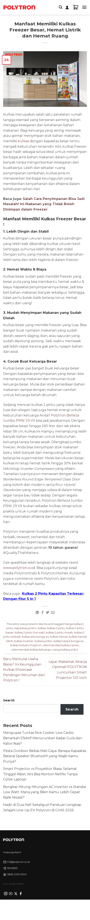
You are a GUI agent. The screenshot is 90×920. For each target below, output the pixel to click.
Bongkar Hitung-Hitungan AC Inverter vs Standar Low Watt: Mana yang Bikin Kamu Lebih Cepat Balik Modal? (44, 792)
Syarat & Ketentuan (43, 907)
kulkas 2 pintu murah (59, 632)
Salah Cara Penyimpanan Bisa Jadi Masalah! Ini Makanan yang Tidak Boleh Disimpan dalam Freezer (44, 204)
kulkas (24, 141)
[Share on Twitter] (47, 613)
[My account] (67, 7)
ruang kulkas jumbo (65, 649)
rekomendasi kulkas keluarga (31, 649)
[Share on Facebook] (42, 613)
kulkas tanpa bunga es (69, 641)
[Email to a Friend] (52, 613)
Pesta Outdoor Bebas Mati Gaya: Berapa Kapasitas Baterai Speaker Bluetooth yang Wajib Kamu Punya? (44, 756)
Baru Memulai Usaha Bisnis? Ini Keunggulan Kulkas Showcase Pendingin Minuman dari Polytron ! (24, 669)
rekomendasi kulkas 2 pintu (61, 645)
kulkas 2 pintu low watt (30, 632)
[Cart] (75, 7)
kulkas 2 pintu (56, 628)
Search (9, 700)
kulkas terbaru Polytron (25, 645)
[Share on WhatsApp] (37, 613)
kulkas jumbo (43, 641)
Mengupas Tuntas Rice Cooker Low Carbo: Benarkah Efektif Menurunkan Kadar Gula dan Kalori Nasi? (42, 738)
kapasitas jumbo (25, 628)
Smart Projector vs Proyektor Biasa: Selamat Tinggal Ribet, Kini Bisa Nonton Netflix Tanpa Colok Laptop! (40, 774)
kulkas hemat (59, 636)
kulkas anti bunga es (35, 636)
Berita (43, 624)
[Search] (60, 7)
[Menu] (84, 7)
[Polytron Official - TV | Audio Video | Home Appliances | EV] (19, 7)
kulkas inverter (23, 641)
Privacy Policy (18, 907)
